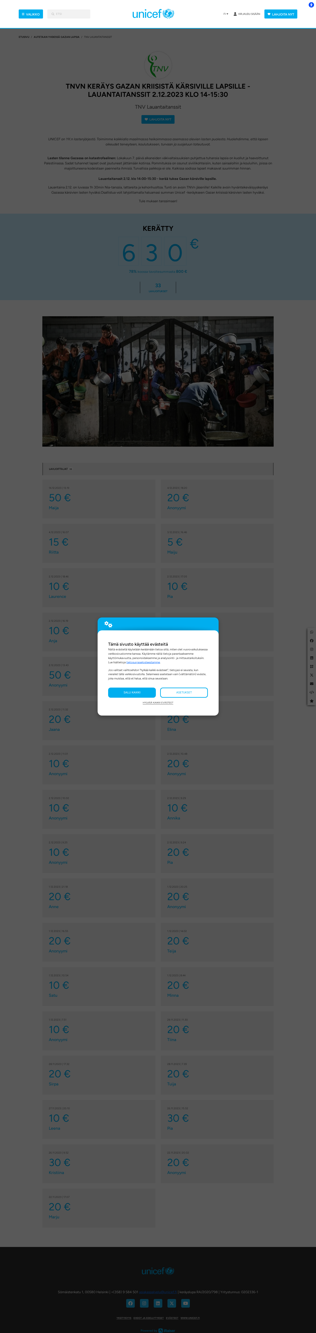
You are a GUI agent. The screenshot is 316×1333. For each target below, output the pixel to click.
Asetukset (184, 692)
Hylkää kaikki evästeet (158, 702)
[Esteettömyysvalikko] (311, 4)
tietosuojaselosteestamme (143, 662)
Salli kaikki (132, 692)
